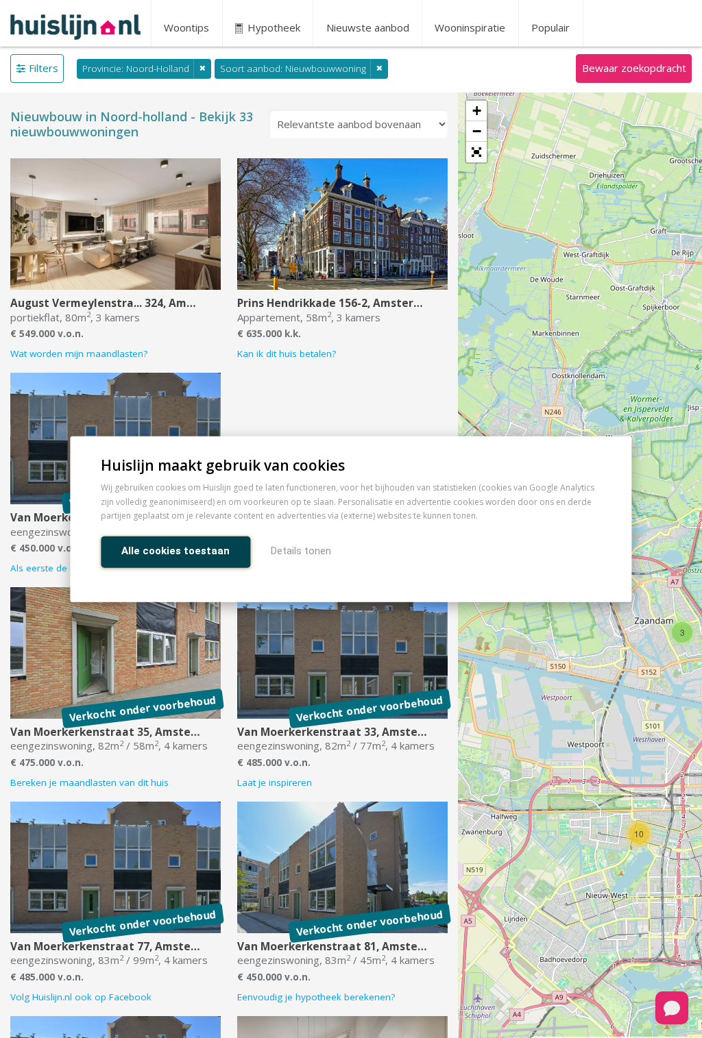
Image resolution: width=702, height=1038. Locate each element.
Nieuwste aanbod (367, 27)
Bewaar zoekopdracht (634, 68)
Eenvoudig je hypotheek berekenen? (316, 997)
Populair (550, 27)
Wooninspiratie (470, 27)
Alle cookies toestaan (175, 551)
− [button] (476, 131)
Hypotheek (272, 27)
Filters (43, 68)
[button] (476, 152)
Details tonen (301, 551)
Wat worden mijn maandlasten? (78, 353)
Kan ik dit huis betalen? (286, 353)
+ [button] (476, 110)
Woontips (186, 27)
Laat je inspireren (274, 782)
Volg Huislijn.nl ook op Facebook (81, 997)
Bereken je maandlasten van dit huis (89, 782)
